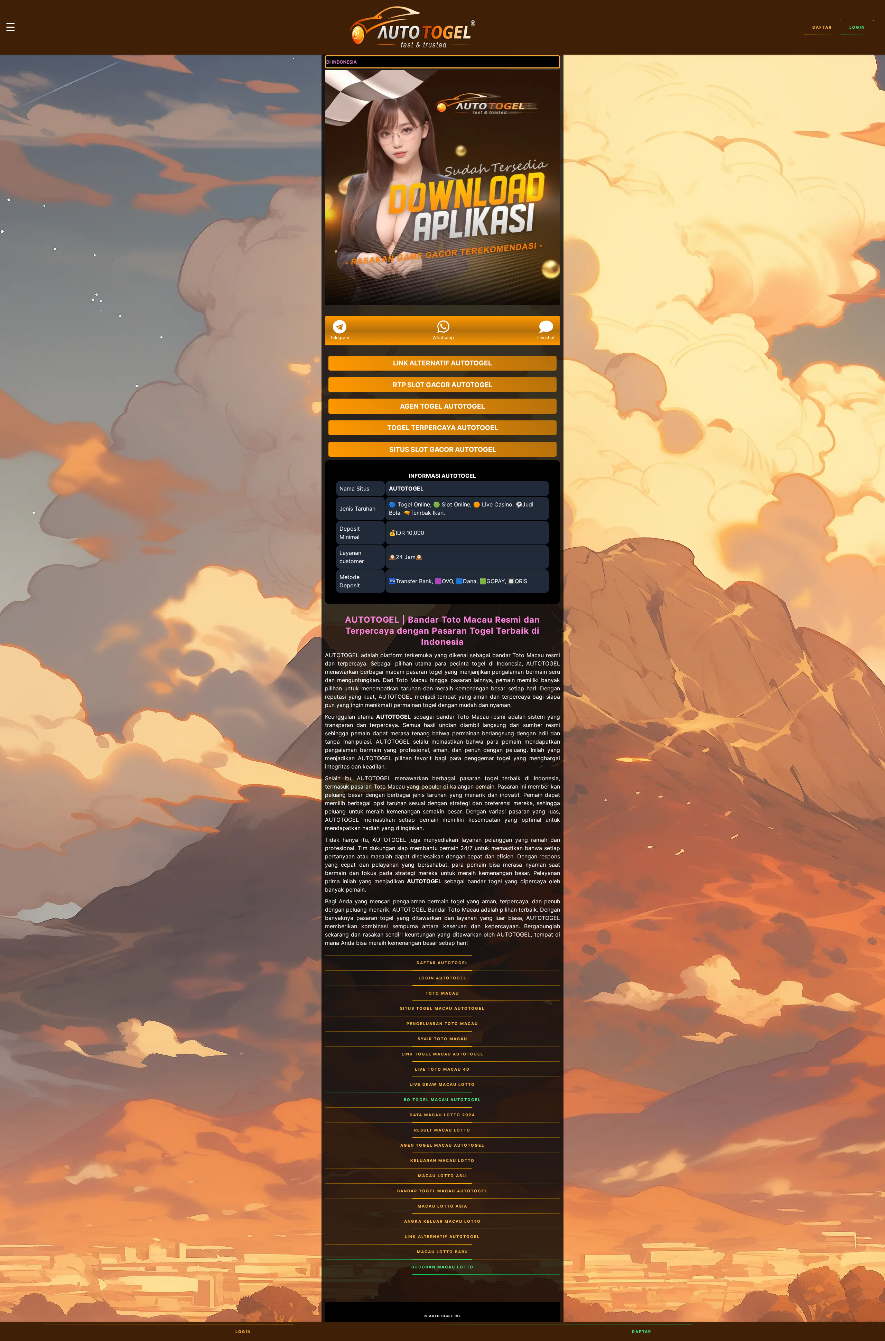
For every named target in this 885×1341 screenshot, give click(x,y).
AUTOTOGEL (406, 488)
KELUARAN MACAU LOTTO (442, 1160)
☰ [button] (11, 27)
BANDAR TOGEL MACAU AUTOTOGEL (442, 1191)
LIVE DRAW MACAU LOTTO (442, 1084)
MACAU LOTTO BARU (442, 1251)
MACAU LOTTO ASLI (442, 1175)
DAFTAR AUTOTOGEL (442, 962)
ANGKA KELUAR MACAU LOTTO (442, 1221)
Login (857, 27)
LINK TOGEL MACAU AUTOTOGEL (442, 1054)
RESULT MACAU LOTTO (442, 1130)
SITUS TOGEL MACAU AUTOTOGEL (442, 1008)
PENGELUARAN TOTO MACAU (442, 1023)
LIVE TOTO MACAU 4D (442, 1069)
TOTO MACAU (442, 993)
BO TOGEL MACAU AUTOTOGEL (442, 1099)
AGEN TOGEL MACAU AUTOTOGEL (442, 1145)
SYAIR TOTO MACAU (442, 1038)
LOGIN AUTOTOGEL (442, 978)
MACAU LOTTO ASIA (442, 1206)
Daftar (822, 27)
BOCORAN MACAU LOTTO (442, 1267)
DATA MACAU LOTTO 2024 (442, 1114)
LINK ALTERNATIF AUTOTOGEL (442, 1236)
